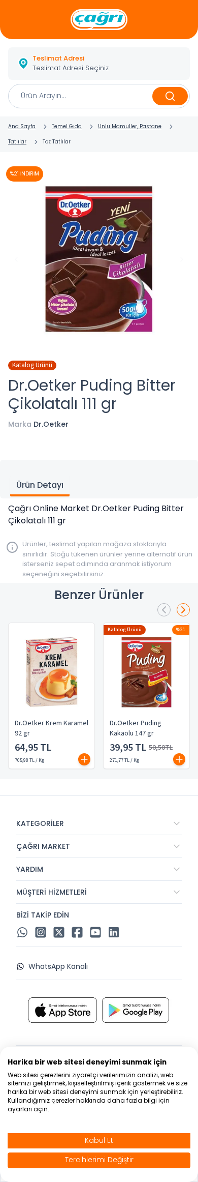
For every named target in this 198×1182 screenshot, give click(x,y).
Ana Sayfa (22, 126)
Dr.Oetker (51, 424)
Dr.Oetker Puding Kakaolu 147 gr (135, 728)
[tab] (40, 486)
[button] (99, 63)
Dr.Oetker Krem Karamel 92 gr (51, 728)
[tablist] (99, 479)
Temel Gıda (67, 126)
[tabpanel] (99, 515)
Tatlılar (17, 141)
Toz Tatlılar (57, 141)
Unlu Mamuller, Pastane (129, 126)
